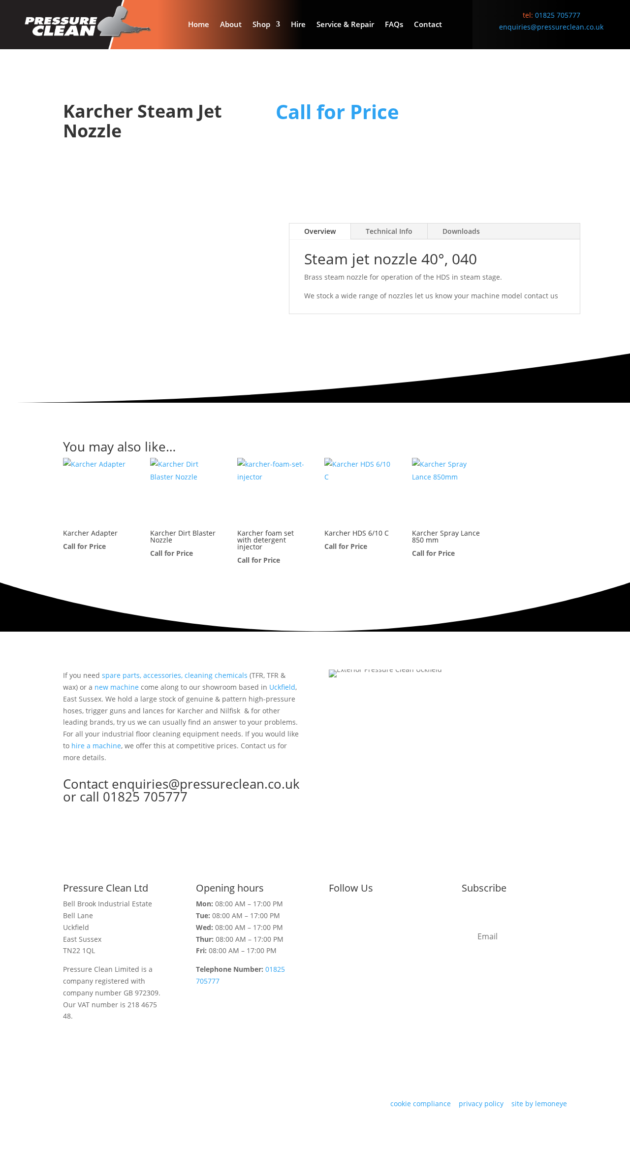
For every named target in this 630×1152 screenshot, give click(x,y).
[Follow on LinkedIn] (396, 920)
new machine (116, 687)
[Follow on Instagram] (376, 920)
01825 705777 (557, 15)
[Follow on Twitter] (337, 920)
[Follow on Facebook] (356, 920)
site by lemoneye (539, 1103)
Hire (298, 25)
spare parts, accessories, (142, 675)
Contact (428, 25)
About (231, 25)
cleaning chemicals (216, 675)
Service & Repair (345, 25)
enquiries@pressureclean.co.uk (551, 27)
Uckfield (282, 687)
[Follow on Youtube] (415, 920)
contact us (542, 295)
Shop (261, 25)
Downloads (461, 231)
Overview (320, 231)
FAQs (394, 25)
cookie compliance (420, 1103)
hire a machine (96, 745)
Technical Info (389, 231)
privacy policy (481, 1103)
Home (198, 25)
